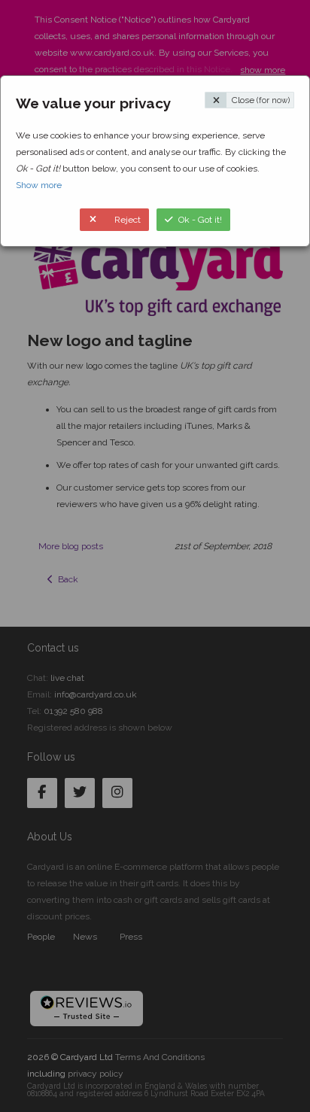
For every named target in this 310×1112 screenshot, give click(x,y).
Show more (39, 185)
